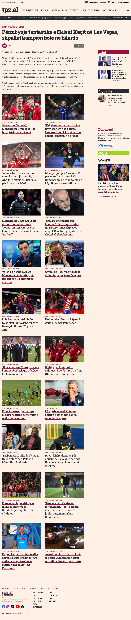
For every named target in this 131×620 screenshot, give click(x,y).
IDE (36, 10)
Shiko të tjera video (107, 196)
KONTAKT (6, 588)
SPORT (83, 10)
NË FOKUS (45, 10)
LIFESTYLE (73, 10)
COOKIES (32, 588)
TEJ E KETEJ (93, 10)
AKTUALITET (27, 10)
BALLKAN (56, 10)
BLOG (103, 10)
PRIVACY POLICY (19, 588)
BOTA (64, 10)
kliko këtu (115, 138)
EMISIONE (112, 10)
